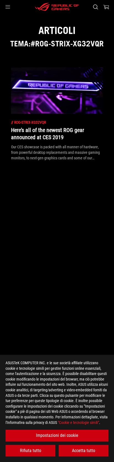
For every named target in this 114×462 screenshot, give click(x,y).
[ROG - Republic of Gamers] (57, 7)
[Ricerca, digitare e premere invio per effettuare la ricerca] (95, 7)
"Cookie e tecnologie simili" (78, 422)
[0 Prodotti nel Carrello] (106, 7)
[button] (7, 7)
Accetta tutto (83, 450)
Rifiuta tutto (30, 450)
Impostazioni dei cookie (57, 435)
